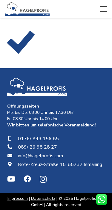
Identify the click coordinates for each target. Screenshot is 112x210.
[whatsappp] (102, 200)
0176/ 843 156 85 (38, 138)
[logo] (27, 9)
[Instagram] (43, 179)
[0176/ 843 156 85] (12, 138)
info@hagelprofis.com (40, 155)
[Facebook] (27, 178)
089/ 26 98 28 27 (37, 147)
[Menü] (103, 8)
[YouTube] (11, 178)
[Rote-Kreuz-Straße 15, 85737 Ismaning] (12, 164)
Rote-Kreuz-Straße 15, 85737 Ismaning (60, 164)
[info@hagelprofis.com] (12, 155)
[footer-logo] (37, 87)
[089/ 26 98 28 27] (12, 147)
